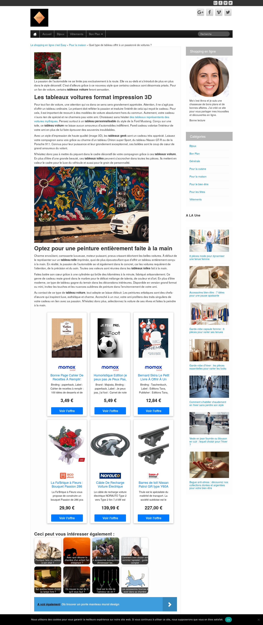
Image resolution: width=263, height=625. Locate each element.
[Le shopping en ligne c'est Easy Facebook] (220, 3)
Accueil (46, 34)
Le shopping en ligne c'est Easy (48, 45)
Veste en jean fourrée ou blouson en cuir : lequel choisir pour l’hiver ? (208, 441)
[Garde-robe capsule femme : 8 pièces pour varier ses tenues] (209, 314)
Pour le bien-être (198, 184)
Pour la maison (77, 45)
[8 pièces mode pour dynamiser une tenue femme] (209, 241)
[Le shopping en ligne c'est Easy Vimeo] (225, 3)
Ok (228, 619)
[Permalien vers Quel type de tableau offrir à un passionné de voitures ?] (47, 65)
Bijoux (60, 34)
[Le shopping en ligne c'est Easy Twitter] (230, 3)
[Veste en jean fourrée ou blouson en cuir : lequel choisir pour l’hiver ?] (209, 423)
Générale (194, 161)
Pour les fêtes (197, 192)
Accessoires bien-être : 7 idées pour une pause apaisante (206, 294)
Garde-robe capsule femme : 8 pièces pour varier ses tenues (206, 330)
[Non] (258, 619)
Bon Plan (95, 34)
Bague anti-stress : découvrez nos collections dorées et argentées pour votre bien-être (208, 485)
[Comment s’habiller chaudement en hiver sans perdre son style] (209, 387)
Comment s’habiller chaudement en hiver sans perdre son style (207, 403)
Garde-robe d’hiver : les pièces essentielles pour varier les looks (207, 367)
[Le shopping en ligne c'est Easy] (39, 17)
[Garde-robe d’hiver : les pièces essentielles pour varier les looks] (209, 350)
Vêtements (76, 34)
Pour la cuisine (197, 169)
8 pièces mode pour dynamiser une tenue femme (207, 257)
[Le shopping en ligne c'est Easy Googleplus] (215, 3)
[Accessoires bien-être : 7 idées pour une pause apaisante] (209, 277)
